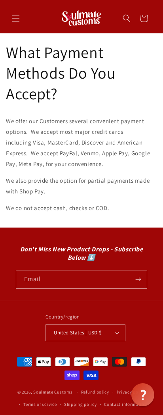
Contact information (125, 404)
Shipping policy (80, 404)
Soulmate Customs (52, 392)
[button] (16, 18)
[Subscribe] (138, 279)
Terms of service (40, 404)
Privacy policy (131, 392)
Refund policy (95, 392)
